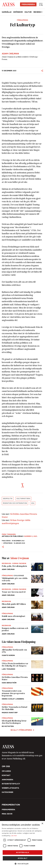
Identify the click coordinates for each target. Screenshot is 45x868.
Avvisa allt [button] (22, 858)
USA (32, 503)
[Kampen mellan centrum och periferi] (22, 629)
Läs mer (14, 836)
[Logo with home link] (22, 747)
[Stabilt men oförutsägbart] (22, 617)
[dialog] (22, 844)
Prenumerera (28, 4)
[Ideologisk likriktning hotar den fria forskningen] (22, 721)
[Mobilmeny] (40, 4)
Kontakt (6, 775)
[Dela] (42, 71)
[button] (22, 863)
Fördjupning (22, 20)
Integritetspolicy (11, 784)
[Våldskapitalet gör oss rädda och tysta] (22, 580)
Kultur (28, 12)
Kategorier (7, 792)
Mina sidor (7, 814)
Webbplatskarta (10, 788)
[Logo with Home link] (8, 4)
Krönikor (18, 12)
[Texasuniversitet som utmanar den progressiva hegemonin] (22, 693)
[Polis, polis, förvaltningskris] (22, 567)
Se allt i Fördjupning (21, 730)
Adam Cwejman (10, 54)
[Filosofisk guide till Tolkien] (22, 605)
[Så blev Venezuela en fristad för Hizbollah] (22, 708)
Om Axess (6, 771)
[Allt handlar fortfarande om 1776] (22, 651)
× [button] (42, 823)
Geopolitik (7, 498)
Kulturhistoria (23, 498)
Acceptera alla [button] (22, 852)
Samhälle (6, 12)
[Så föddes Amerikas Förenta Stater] (22, 678)
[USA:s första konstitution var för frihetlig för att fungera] (22, 665)
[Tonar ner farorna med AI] (22, 593)
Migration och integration (15, 503)
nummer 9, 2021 (30, 536)
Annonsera (7, 780)
